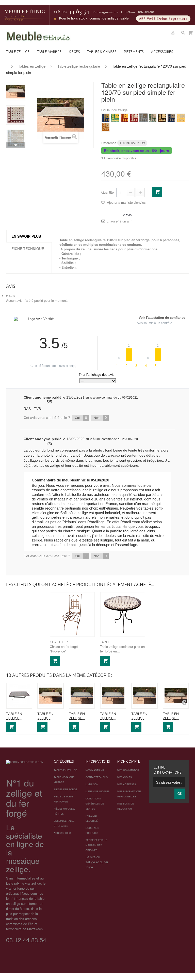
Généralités (70, 253)
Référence (108, 142)
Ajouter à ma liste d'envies (126, 202)
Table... (106, 642)
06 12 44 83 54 (71, 11)
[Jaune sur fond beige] (181, 118)
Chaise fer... (60, 642)
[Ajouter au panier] (55, 661)
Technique (69, 258)
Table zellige (17, 52)
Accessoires (62, 833)
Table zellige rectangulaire (78, 66)
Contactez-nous (97, 777)
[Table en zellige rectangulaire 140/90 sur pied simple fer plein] (82, 696)
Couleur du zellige (114, 110)
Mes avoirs (124, 777)
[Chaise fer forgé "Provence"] (72, 614)
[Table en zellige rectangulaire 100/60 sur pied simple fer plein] (19, 696)
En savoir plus (26, 236)
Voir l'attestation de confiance (162, 318)
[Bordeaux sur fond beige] (134, 118)
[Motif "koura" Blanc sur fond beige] (15, 138)
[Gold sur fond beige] (105, 127)
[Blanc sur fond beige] (143, 118)
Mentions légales (97, 791)
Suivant (15, 145)
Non (100, 418)
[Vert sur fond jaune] (115, 118)
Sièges (74, 52)
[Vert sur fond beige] (152, 118)
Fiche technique (27, 248)
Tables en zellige (31, 66)
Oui (81, 418)
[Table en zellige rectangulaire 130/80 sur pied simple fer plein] (50, 696)
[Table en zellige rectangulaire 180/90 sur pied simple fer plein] (144, 696)
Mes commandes (128, 770)
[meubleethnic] (38, 36)
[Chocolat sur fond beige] (162, 118)
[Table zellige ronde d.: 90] (122, 614)
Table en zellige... (14, 716)
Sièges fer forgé (65, 789)
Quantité (107, 192)
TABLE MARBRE (49, 52)
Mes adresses (126, 784)
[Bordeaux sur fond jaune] (124, 118)
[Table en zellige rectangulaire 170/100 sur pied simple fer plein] (113, 696)
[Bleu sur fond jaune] (105, 118)
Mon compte (128, 761)
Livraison (92, 784)
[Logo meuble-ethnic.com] (24, 762)
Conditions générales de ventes (95, 803)
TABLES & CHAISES (101, 52)
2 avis (10, 295)
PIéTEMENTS (133, 52)
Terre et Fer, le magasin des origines (96, 845)
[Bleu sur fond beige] (171, 118)
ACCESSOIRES (162, 52)
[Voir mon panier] (190, 32)
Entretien (68, 267)
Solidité (67, 262)
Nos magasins (95, 770)
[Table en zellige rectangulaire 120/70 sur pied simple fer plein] (15, 91)
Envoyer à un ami (119, 221)
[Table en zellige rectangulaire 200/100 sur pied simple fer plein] (176, 696)
